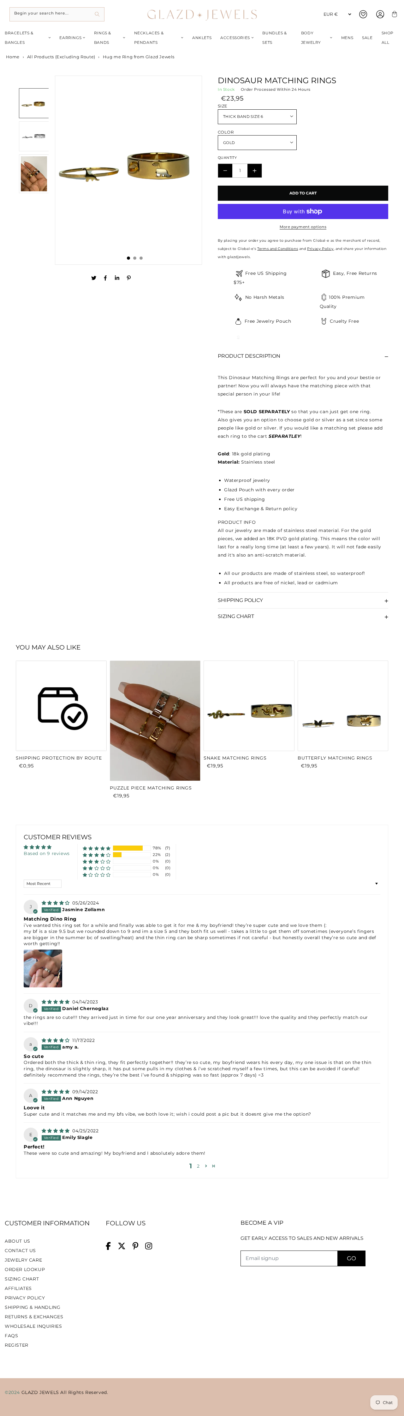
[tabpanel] (128, 167)
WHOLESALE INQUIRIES (33, 1326)
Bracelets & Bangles (19, 38)
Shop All (388, 38)
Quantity (227, 157)
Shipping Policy (240, 600)
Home (12, 56)
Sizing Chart (236, 616)
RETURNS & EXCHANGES (34, 1317)
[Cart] (393, 14)
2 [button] (198, 1166)
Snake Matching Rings (235, 758)
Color (226, 132)
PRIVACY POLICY (25, 1298)
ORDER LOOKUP (25, 1269)
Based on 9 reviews (47, 853)
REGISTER (16, 1345)
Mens (347, 37)
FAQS (11, 1335)
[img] (56, 903)
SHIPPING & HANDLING (32, 1307)
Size (223, 105)
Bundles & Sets (274, 38)
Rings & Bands (102, 38)
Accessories (235, 37)
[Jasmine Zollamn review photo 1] (43, 968)
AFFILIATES (18, 1288)
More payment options (303, 226)
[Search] (97, 14)
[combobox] (56, 14)
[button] (97, 848)
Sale (367, 37)
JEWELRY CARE (23, 1260)
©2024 (13, 1392)
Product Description (249, 356)
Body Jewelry (311, 38)
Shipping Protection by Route (59, 758)
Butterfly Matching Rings (335, 758)
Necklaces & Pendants (149, 38)
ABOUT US (17, 1241)
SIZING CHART (22, 1279)
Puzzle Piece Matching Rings (151, 788)
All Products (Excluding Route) (61, 56)
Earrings (70, 37)
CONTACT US (20, 1250)
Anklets (201, 37)
